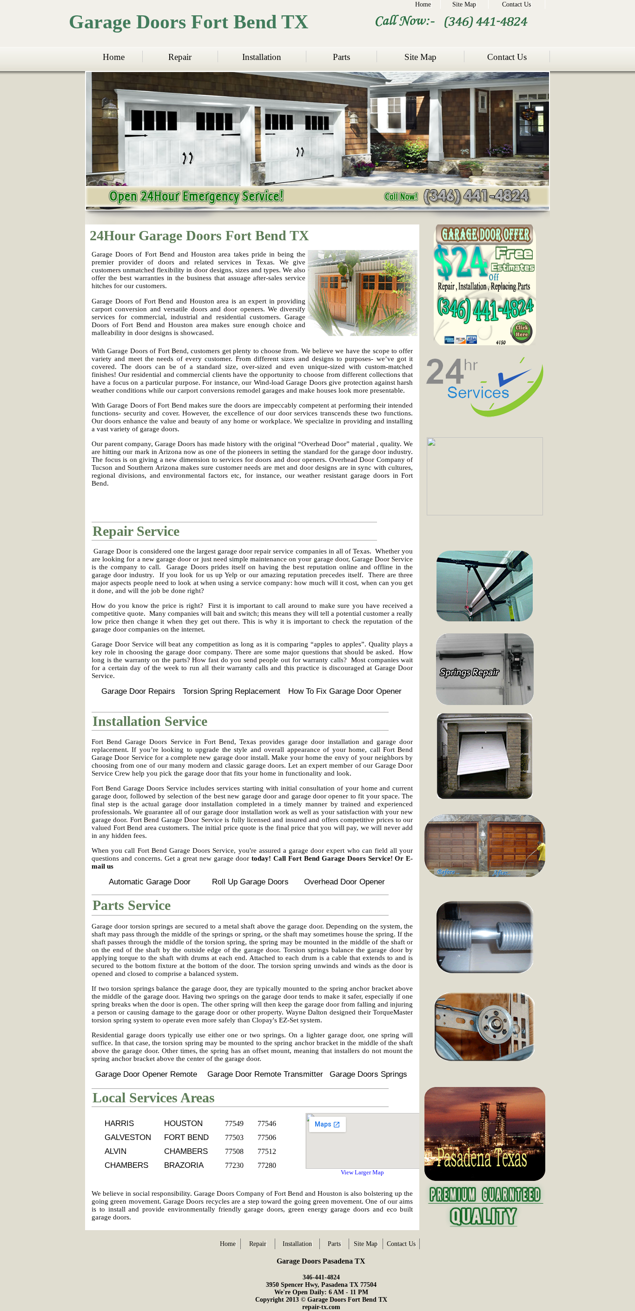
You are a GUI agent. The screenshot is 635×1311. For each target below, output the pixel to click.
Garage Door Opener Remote (146, 1074)
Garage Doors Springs (368, 1074)
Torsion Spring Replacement (231, 691)
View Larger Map (362, 1172)
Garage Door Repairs (138, 691)
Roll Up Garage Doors (250, 881)
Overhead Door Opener (344, 881)
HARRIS (119, 1123)
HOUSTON (183, 1123)
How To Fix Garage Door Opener (345, 691)
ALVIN (115, 1151)
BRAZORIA (184, 1165)
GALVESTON (128, 1137)
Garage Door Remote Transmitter (265, 1074)
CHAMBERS (186, 1151)
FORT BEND (186, 1137)
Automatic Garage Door (150, 881)
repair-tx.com (321, 1307)
